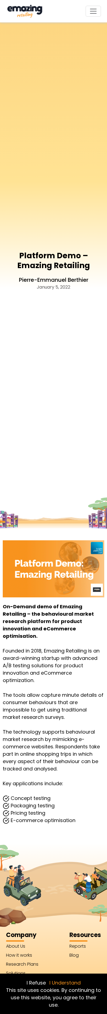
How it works (19, 955)
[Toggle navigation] (93, 11)
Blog (74, 955)
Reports (77, 946)
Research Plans (22, 964)
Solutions (16, 973)
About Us (15, 946)
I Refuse (36, 982)
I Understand (65, 982)
